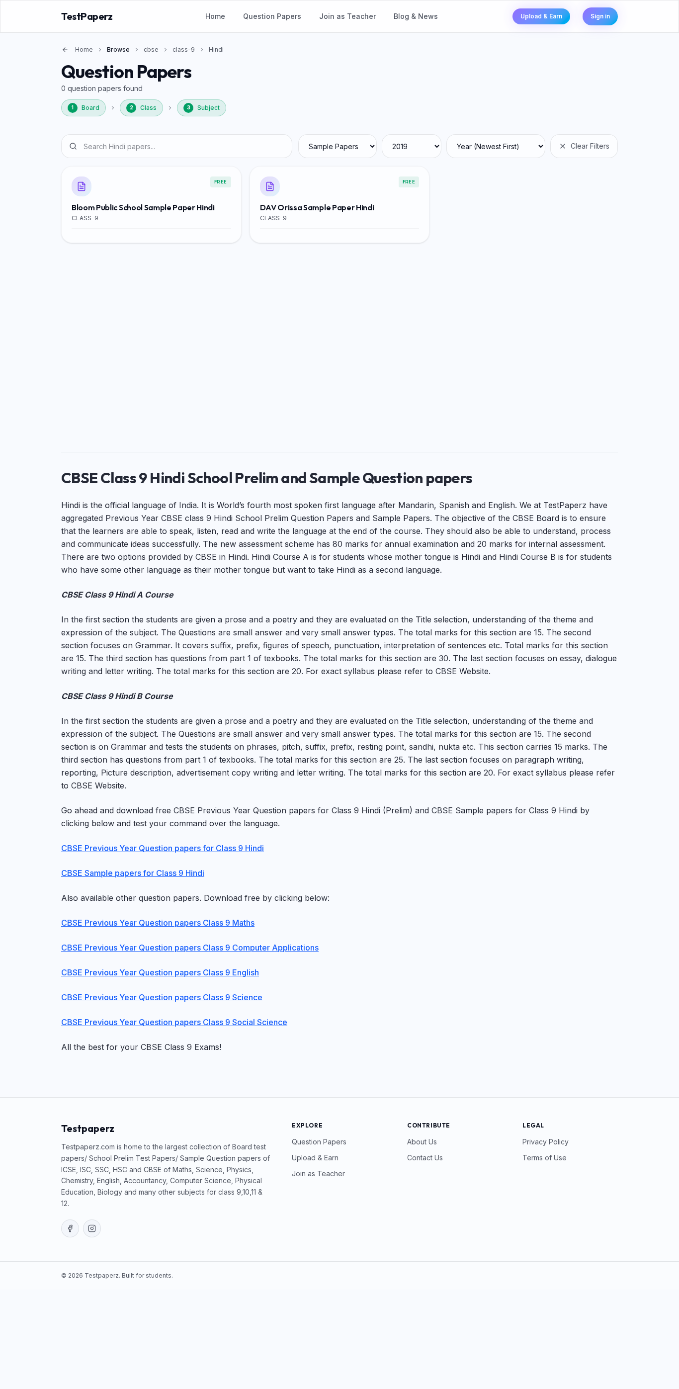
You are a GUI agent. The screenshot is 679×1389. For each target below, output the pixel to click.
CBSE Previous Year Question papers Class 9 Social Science (174, 1022)
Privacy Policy (545, 1141)
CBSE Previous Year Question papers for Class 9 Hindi (162, 848)
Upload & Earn (541, 16)
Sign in (600, 16)
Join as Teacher (347, 16)
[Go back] (65, 50)
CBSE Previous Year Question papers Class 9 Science (161, 997)
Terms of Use (544, 1157)
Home (215, 16)
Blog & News (416, 16)
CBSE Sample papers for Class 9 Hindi (132, 873)
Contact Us (425, 1157)
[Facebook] (70, 1228)
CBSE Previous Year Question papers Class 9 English (160, 972)
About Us (422, 1141)
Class (143, 107)
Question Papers (272, 16)
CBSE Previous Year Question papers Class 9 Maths (158, 923)
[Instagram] (92, 1228)
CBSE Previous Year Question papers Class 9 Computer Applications (190, 948)
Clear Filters (590, 146)
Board (85, 107)
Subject (203, 107)
